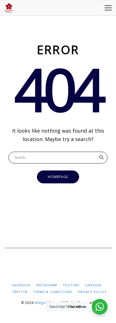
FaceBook (21, 285)
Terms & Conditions (52, 292)
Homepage (58, 176)
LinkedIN (93, 285)
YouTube (71, 285)
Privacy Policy (92, 292)
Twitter (20, 292)
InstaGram (46, 285)
